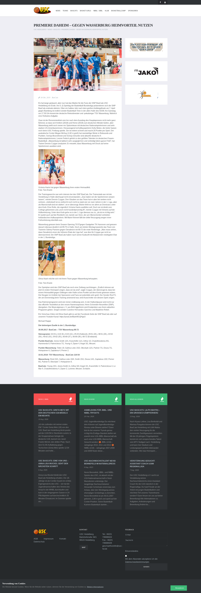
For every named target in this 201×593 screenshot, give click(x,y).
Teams (65, 11)
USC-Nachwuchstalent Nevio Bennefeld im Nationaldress (100, 462)
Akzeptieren (179, 588)
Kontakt (62, 539)
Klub (107, 11)
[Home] (42, 10)
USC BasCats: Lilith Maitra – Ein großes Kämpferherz (145, 411)
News (58, 11)
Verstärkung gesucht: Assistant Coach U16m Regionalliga (142, 463)
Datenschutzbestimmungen (137, 562)
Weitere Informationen (95, 587)
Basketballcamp (118, 11)
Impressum (49, 539)
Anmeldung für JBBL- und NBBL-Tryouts (98, 411)
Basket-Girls (85, 11)
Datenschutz (39, 542)
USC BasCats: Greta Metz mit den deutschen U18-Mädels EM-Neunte (53, 413)
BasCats (74, 11)
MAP (83, 547)
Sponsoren (133, 11)
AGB (36, 539)
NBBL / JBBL (98, 11)
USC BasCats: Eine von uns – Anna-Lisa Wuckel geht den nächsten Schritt (53, 463)
